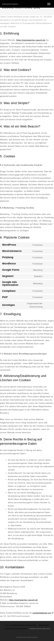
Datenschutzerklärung (16, 628)
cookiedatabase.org (41, 613)
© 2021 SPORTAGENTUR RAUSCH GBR (20, 625)
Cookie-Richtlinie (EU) (40, 628)
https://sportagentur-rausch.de (30, 40)
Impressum (44, 625)
